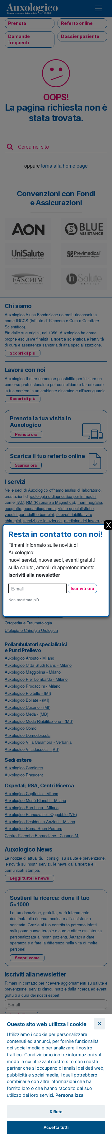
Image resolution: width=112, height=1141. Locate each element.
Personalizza (69, 1095)
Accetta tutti (56, 1127)
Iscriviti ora (82, 588)
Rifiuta (56, 1111)
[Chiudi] (99, 1023)
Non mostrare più (23, 600)
